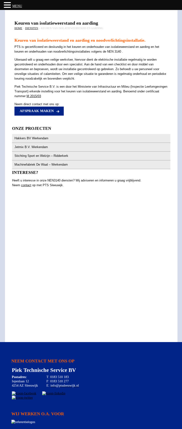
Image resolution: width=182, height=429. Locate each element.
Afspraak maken (37, 111)
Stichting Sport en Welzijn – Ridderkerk (41, 156)
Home (18, 28)
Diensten (31, 28)
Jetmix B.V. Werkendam (31, 147)
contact (26, 185)
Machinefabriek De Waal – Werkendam (41, 164)
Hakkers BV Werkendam (31, 138)
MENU (17, 6)
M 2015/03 (34, 96)
